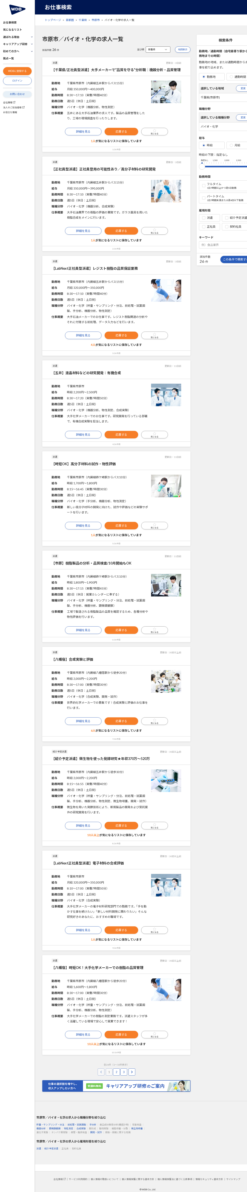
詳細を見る (83, 131)
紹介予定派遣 (51, 1148)
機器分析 (41, 1128)
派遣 (210, 217)
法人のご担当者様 (12, 107)
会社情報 (7, 102)
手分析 (92, 1124)
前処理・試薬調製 (77, 1124)
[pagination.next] (132, 1072)
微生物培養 (137, 1128)
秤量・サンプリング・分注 (50, 1124)
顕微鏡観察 (55, 1128)
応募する (121, 131)
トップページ (53, 20)
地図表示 (182, 49)
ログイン (17, 80)
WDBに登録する (17, 70)
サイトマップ (233, 1179)
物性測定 (68, 1128)
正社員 (211, 226)
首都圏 (70, 20)
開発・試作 (96, 1132)
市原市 (96, 20)
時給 (210, 145)
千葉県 (83, 20)
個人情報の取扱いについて (104, 1179)
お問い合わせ (17, 94)
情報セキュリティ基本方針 (209, 1179)
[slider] (202, 166)
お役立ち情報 (10, 112)
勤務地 (211, 76)
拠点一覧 (8, 58)
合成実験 (81, 1128)
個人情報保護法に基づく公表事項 (174, 1179)
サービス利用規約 (78, 1179)
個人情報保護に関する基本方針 (138, 1179)
